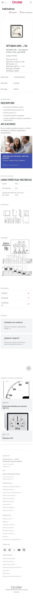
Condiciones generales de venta (12, 567)
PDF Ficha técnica (27, 12)
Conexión (16, 83)
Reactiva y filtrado (8, 527)
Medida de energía (8, 501)
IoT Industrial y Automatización (12, 539)
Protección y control (8, 524)
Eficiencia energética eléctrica (11, 486)
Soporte (15, 89)
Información (4, 77)
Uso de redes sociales (9, 564)
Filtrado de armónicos (9, 495)
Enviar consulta (7, 479)
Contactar (5, 466)
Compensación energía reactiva (12, 492)
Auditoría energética (8, 507)
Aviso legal (6, 570)
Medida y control (7, 519)
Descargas (4, 89)
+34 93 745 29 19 (8, 477)
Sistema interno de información (12, 576)
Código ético (6, 573)
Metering (5, 522)
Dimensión (4, 83)
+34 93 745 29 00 (8, 464)
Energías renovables (9, 533)
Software (5, 536)
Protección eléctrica (8, 498)
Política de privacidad (9, 558)
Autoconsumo (6, 504)
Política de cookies (8, 561)
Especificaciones (19, 77)
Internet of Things (8, 510)
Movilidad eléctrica (8, 489)
